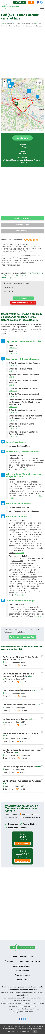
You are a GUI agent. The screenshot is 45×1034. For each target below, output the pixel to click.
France (12, 527)
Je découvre (23, 298)
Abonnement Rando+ (22, 966)
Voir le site (13, 348)
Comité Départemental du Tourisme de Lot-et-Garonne (22, 274)
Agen (35, 579)
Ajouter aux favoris (22, 218)
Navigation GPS (22, 224)
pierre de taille (25, 541)
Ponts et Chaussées (29, 577)
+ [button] (4, 81)
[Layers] (39, 82)
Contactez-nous (22, 980)
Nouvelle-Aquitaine (28, 23)
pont (18, 523)
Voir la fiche (22, 138)
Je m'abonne (22, 844)
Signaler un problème (9, 277)
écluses (25, 588)
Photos (12, 553)
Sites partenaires (22, 975)
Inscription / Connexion (30, 961)
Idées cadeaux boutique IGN (23, 303)
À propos (20, 2)
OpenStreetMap (31, 130)
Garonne (34, 565)
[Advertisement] (22, 53)
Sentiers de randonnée (12, 23)
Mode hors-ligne (22, 231)
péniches (22, 572)
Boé (10, 26)
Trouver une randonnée (22, 957)
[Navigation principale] (42, 7)
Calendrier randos (22, 970)
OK (34, 1031)
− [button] (4, 84)
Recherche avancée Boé (23, 637)
